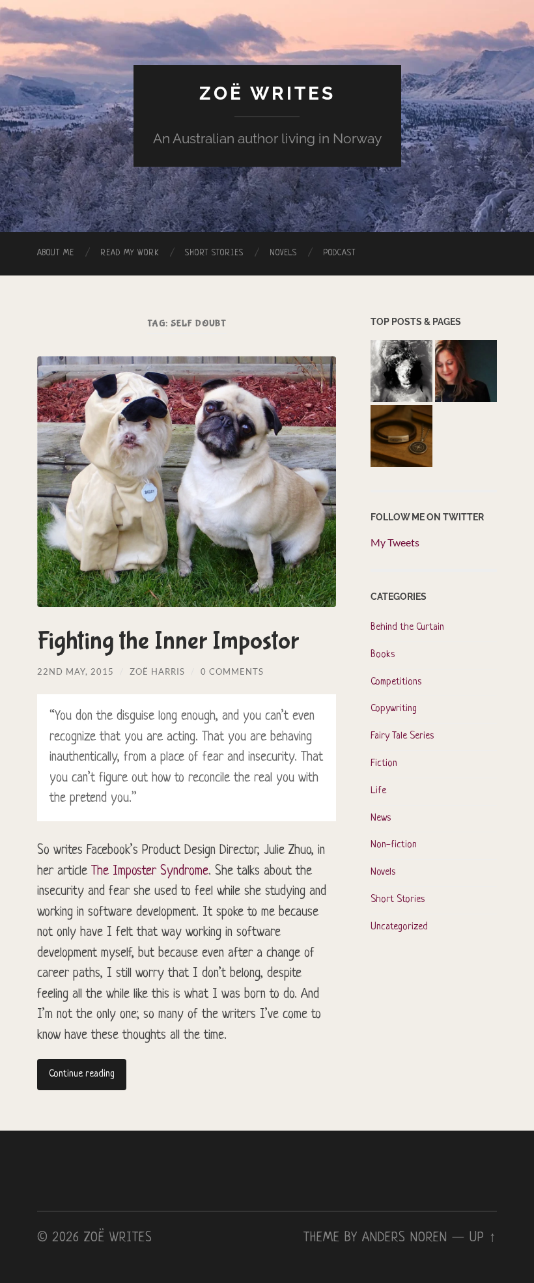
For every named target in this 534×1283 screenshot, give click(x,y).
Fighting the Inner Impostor (168, 641)
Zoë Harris (157, 671)
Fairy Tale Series (402, 736)
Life (378, 791)
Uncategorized (399, 927)
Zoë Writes (267, 93)
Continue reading (82, 1074)
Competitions (396, 682)
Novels (283, 253)
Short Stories (214, 253)
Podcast (339, 253)
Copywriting (394, 708)
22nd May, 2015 (75, 671)
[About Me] (466, 372)
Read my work (129, 253)
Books (383, 654)
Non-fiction (394, 845)
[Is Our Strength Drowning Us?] (401, 372)
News (381, 818)
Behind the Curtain (407, 627)
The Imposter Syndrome (149, 871)
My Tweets (395, 542)
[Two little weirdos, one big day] (401, 437)
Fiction (384, 763)
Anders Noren (404, 1238)
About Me (55, 253)
